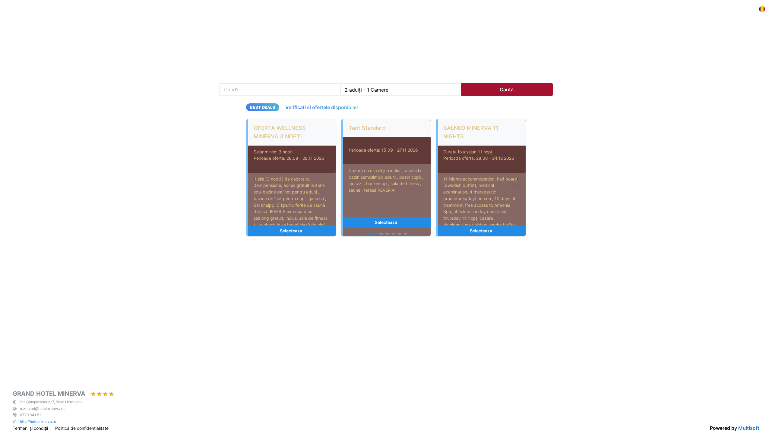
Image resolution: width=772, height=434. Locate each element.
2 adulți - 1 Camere (366, 90)
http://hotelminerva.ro (38, 421)
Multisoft (748, 428)
